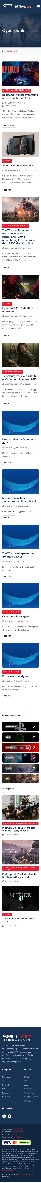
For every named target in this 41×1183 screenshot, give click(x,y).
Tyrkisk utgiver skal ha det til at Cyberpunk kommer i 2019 (19, 377)
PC (23, 90)
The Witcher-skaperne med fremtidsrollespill (18, 554)
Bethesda (28, 1101)
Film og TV (6, 1093)
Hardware (6, 1097)
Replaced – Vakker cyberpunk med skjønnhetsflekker (20, 96)
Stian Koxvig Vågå (18, 1131)
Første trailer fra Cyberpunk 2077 (19, 440)
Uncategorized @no (12, 371)
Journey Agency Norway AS (28, 1174)
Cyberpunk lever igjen (15, 616)
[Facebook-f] (9, 1116)
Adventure (15, 868)
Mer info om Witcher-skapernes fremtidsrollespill (19, 499)
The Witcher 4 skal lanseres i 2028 (18, 920)
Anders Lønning (17, 1129)
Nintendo (7, 823)
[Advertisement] (20, 951)
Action (6, 90)
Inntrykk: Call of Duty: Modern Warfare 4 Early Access (19, 829)
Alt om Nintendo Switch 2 (17, 165)
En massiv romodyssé (15, 676)
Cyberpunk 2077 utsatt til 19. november (19, 309)
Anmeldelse (16, 90)
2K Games (28, 1077)
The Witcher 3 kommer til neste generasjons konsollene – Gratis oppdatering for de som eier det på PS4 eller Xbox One (19, 236)
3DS (26, 1081)
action (26, 1085)
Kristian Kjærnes (16, 1135)
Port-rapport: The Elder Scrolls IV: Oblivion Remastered (19, 875)
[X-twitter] (4, 1116)
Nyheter (7, 161)
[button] (38, 6)
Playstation (17, 225)
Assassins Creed (31, 1097)
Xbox (28, 90)
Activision (28, 1089)
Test (30, 823)
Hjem (4, 51)
